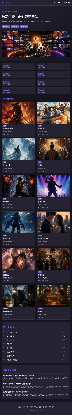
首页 (51, 3)
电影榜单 (15, 26)
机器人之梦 (10, 356)
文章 (69, 3)
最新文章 (24, 26)
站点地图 (39, 410)
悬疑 (62, 3)
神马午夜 (6, 3)
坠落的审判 (10, 352)
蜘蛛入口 (32, 410)
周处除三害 (10, 340)
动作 (58, 3)
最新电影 (5, 26)
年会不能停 (10, 336)
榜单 (65, 3)
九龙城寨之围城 (12, 332)
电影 (55, 3)
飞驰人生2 (10, 344)
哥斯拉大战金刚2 (12, 360)
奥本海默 (10, 348)
